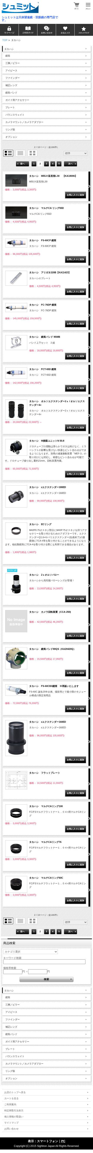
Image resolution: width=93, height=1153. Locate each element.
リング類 (10, 129)
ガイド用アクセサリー (17, 100)
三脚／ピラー (12, 63)
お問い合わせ (11, 1128)
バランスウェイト (14, 114)
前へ (22, 163)
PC (63, 1141)
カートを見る (11, 1098)
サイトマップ (11, 1122)
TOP (4, 40)
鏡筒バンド (11, 92)
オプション (11, 137)
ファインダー (12, 78)
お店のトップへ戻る (15, 1092)
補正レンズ (11, 85)
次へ (70, 163)
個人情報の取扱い (13, 1116)
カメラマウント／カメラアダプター (24, 122)
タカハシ (9, 49)
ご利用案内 (10, 1104)
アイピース (11, 70)
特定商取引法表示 (13, 1110)
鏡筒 (7, 55)
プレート (10, 107)
